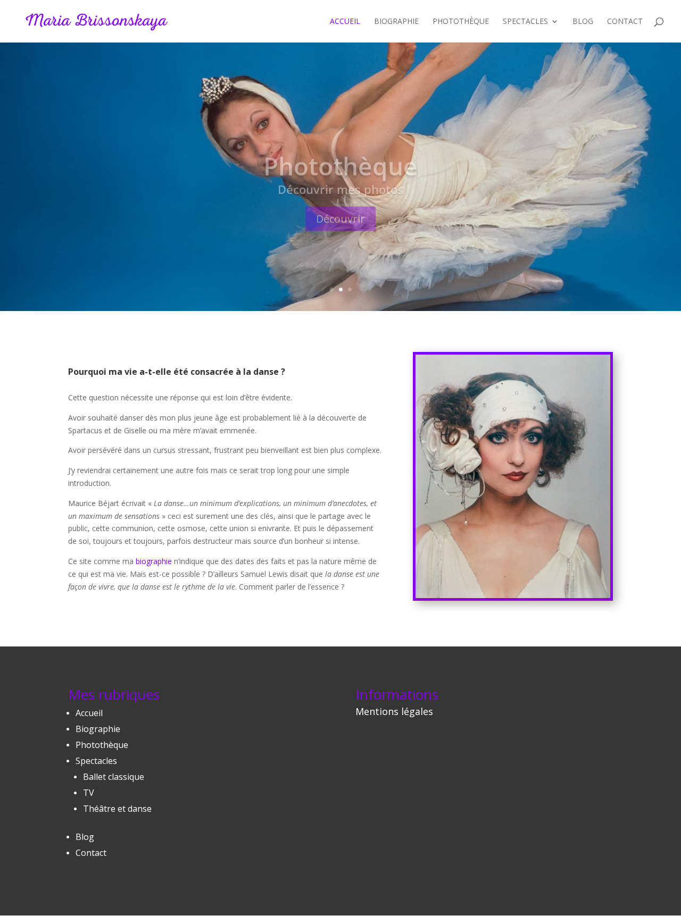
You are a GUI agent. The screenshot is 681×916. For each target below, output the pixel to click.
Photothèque (461, 22)
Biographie (396, 22)
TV (88, 793)
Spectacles (525, 22)
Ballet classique (113, 777)
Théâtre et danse (117, 808)
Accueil (345, 22)
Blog (582, 22)
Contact (625, 22)
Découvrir (340, 203)
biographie (154, 561)
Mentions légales (394, 711)
